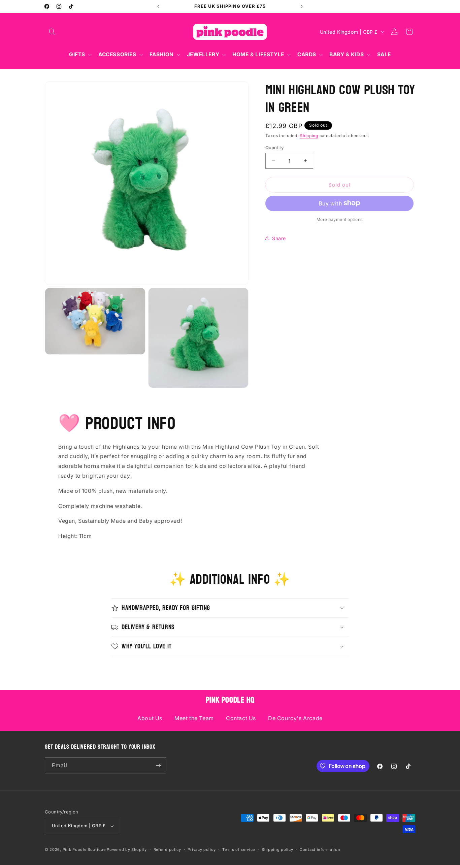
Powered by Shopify (127, 849)
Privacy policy (202, 849)
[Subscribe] (158, 765)
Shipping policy (277, 849)
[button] (52, 31)
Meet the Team (194, 718)
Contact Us (241, 718)
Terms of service (238, 849)
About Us (149, 718)
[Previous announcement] (158, 6)
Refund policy (167, 849)
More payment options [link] (340, 219)
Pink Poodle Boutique (84, 849)
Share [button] (279, 238)
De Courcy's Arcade (295, 718)
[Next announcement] (301, 6)
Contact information (320, 849)
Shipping (309, 135)
